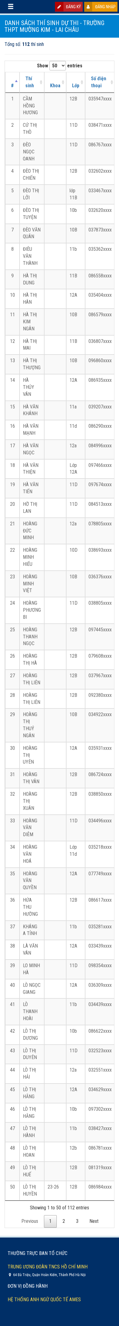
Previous (29, 1221)
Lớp (75, 85)
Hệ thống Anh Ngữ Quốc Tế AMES (44, 1299)
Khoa (55, 85)
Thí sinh (29, 82)
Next (94, 1221)
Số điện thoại (98, 82)
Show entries (59, 66)
